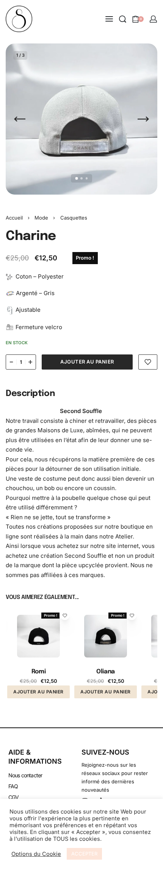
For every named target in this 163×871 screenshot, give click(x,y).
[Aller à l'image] (76, 178)
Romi (38, 671)
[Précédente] (20, 119)
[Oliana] (105, 636)
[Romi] (38, 636)
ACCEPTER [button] (84, 854)
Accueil (14, 218)
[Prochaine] (143, 119)
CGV (13, 797)
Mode (41, 218)
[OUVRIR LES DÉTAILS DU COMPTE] (153, 19)
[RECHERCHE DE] (123, 19)
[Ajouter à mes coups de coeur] (147, 362)
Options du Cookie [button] (36, 854)
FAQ (13, 786)
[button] (38, 691)
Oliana (105, 671)
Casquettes (73, 218)
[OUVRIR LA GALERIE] (81, 119)
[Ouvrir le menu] (109, 19)
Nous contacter (25, 775)
